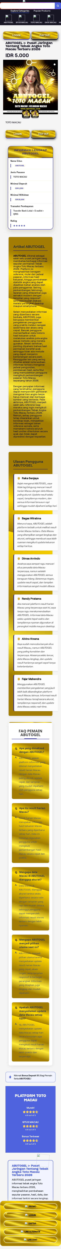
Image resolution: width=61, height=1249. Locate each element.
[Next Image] (55, 87)
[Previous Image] (5, 87)
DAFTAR (45, 35)
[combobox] (27, 6)
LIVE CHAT (32, 1239)
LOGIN (16, 35)
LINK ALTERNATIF (32, 1231)
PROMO (32, 1206)
